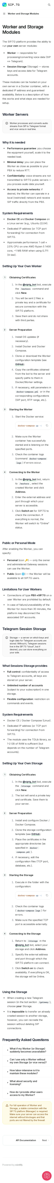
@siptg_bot (29, 284)
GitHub (19, 364)
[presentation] (33, 426)
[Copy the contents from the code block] (47, 425)
